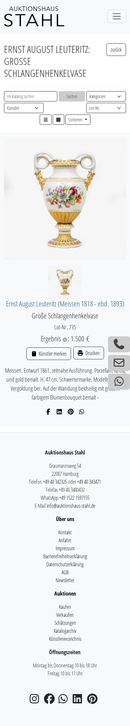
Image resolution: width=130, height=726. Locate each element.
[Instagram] (36, 700)
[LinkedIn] (59, 412)
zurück (116, 49)
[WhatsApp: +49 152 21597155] (119, 382)
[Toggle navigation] (116, 16)
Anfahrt (65, 540)
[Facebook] (48, 412)
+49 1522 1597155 (74, 497)
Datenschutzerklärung (65, 564)
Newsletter (65, 580)
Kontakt (65, 532)
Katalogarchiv (65, 631)
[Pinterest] (71, 412)
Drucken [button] (92, 353)
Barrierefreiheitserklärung (65, 556)
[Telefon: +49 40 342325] (119, 344)
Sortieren (75, 119)
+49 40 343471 (89, 481)
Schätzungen (65, 623)
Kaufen (65, 607)
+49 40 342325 (55, 481)
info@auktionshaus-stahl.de (71, 505)
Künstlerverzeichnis (65, 638)
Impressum (65, 548)
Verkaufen (65, 615)
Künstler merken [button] (52, 353)
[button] (46, 119)
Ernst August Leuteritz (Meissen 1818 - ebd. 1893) (65, 303)
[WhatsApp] (82, 412)
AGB (65, 572)
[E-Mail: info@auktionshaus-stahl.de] (119, 363)
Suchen (71, 96)
